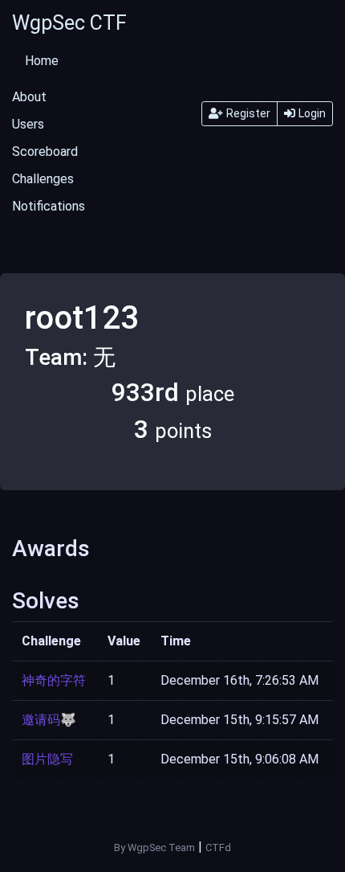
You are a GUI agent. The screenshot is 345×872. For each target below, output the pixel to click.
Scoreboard (45, 151)
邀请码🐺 (49, 719)
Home (42, 60)
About (29, 96)
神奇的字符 (54, 680)
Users (28, 124)
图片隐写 (47, 759)
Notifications (48, 206)
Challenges (43, 178)
